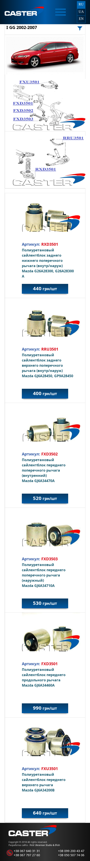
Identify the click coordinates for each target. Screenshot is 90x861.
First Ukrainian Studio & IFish (45, 845)
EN (81, 18)
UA (81, 12)
